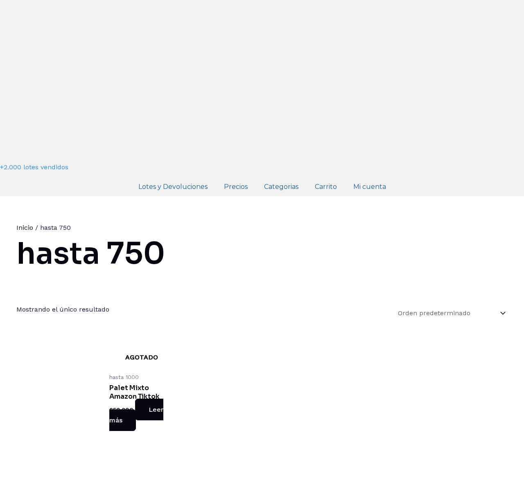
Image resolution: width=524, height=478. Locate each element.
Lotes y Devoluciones (173, 187)
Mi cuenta (369, 187)
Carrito (326, 187)
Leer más (136, 415)
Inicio (24, 227)
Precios (236, 187)
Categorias (281, 187)
